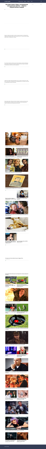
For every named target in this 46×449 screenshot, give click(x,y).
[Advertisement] (16, 29)
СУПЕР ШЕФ (7, 1)
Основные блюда (20, 1)
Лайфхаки (28, 1)
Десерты (25, 1)
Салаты (32, 1)
